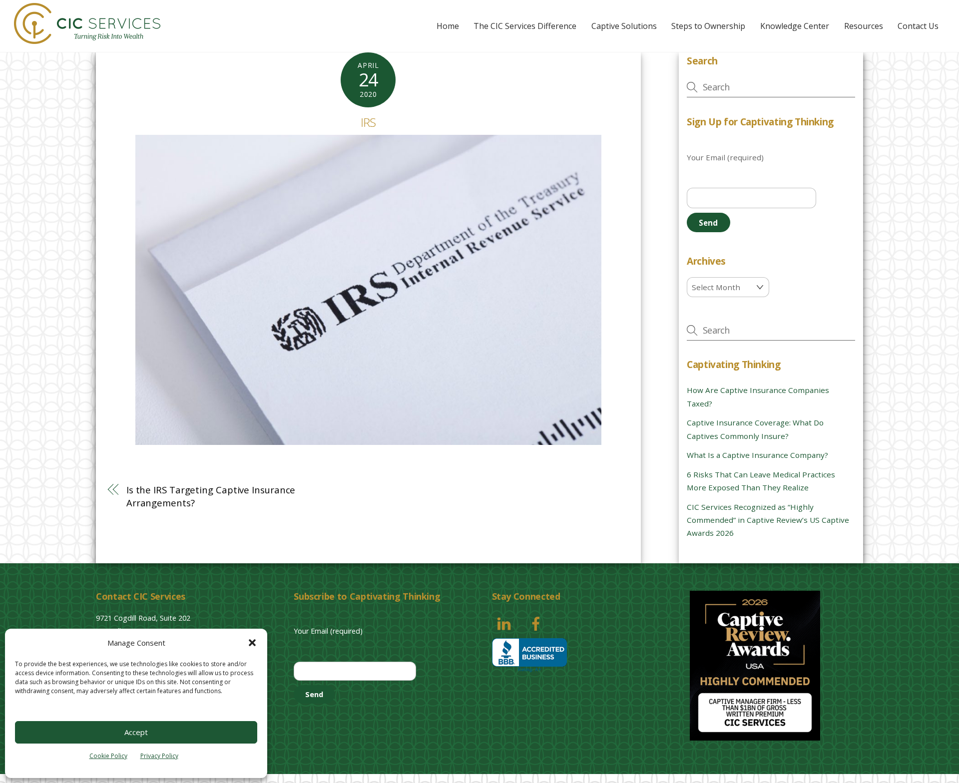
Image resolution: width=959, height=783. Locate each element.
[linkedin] (505, 623)
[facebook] (537, 623)
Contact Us (918, 25)
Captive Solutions (624, 25)
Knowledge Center (794, 25)
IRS (368, 122)
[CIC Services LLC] (87, 38)
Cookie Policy (108, 756)
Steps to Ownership (708, 25)
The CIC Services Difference (525, 25)
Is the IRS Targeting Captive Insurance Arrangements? (211, 496)
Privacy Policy (159, 756)
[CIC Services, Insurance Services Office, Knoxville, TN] (529, 655)
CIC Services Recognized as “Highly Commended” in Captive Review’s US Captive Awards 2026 (768, 520)
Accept (136, 732)
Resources (863, 25)
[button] (252, 643)
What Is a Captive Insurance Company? (757, 455)
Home (448, 25)
